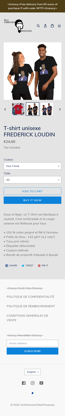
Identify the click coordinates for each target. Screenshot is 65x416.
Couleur (8, 159)
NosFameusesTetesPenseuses (37, 404)
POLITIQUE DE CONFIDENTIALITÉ (30, 297)
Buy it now (32, 200)
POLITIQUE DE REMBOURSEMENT (31, 306)
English (31, 371)
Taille (7, 173)
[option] (18, 109)
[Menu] (59, 25)
